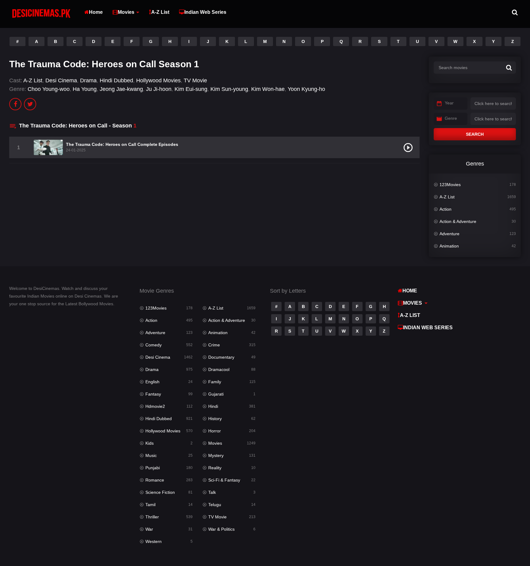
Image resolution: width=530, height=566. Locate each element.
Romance (154, 480)
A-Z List (160, 12)
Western (153, 541)
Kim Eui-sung (191, 89)
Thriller (152, 516)
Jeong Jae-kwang (121, 89)
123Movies (450, 184)
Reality (214, 467)
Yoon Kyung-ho (306, 89)
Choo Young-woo (49, 89)
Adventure (449, 233)
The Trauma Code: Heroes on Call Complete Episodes (122, 144)
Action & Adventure (458, 221)
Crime (214, 344)
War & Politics (221, 529)
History (215, 418)
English (152, 381)
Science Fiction (160, 492)
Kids (149, 443)
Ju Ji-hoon (158, 89)
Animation (449, 246)
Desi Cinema (61, 80)
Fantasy (153, 394)
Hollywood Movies (158, 80)
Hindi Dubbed (116, 80)
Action (445, 209)
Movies (126, 12)
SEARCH (475, 134)
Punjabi (152, 467)
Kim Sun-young (229, 89)
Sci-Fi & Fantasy (224, 480)
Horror (214, 430)
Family (214, 381)
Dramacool (218, 369)
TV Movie (195, 80)
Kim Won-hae (268, 89)
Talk (212, 492)
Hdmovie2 (155, 406)
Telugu (214, 504)
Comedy (153, 344)
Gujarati (216, 394)
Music (151, 455)
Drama (88, 80)
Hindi (213, 406)
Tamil (150, 504)
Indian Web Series (205, 12)
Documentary (221, 357)
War (149, 529)
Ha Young (85, 89)
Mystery (216, 455)
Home (96, 12)
